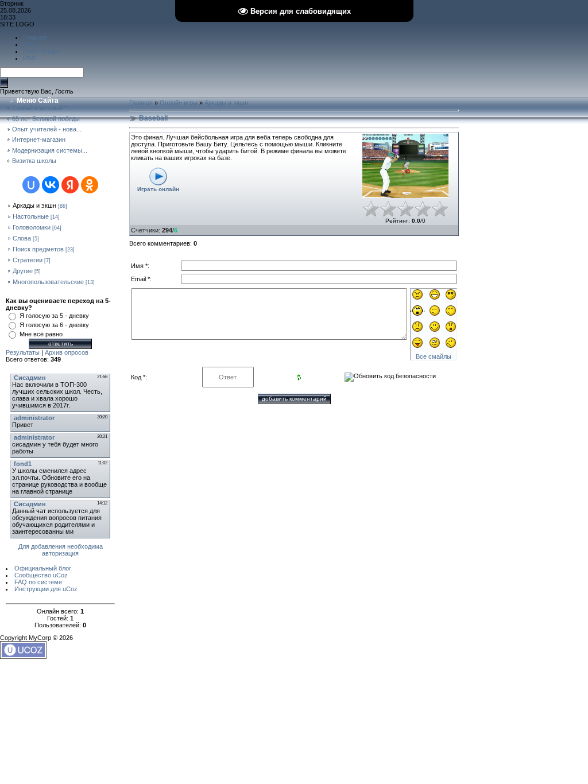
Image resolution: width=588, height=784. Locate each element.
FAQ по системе (38, 582)
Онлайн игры (179, 102)
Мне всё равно (41, 334)
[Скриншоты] (405, 166)
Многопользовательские (48, 281)
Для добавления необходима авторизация (60, 550)
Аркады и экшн (34, 205)
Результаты (23, 352)
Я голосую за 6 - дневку (54, 324)
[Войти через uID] (31, 184)
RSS (29, 58)
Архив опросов (66, 352)
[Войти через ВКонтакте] (50, 184)
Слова (22, 238)
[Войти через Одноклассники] (89, 184)
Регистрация (41, 51)
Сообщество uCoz (41, 575)
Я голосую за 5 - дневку (54, 315)
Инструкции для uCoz (46, 588)
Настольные (31, 216)
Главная (35, 37)
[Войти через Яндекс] (70, 184)
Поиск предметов (38, 249)
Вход (30, 44)
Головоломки (32, 227)
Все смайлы (433, 356)
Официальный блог (42, 568)
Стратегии (27, 260)
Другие (23, 270)
